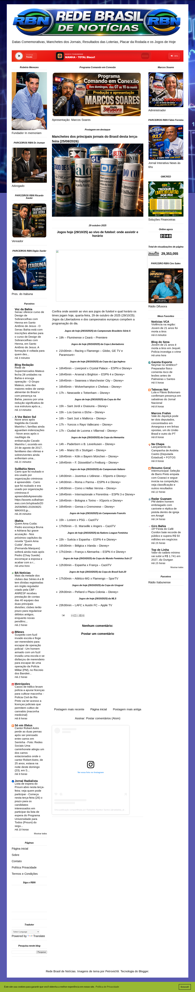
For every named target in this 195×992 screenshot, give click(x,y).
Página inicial (98, 709)
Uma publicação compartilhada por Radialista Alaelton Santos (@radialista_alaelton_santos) (95, 810)
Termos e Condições (25, 873)
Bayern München (94, 456)
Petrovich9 (112, 971)
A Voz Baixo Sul (25, 416)
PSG (82, 519)
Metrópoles (22, 683)
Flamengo (93, 350)
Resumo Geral (161, 468)
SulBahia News (25, 468)
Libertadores (72, 319)
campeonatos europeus (104, 319)
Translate (39, 936)
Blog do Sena (160, 342)
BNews (19, 631)
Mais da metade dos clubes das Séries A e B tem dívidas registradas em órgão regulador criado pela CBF (29, 582)
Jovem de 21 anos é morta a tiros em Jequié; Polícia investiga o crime (166, 348)
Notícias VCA (160, 321)
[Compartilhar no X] (77, 615)
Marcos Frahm (161, 413)
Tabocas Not (159, 389)
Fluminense (74, 337)
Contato (17, 861)
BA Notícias (23, 572)
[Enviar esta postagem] (63, 614)
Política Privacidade (24, 867)
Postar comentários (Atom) (103, 718)
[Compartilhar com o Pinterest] (83, 615)
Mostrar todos (40, 833)
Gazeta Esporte (161, 362)
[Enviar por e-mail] (72, 615)
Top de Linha (160, 549)
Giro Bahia (158, 526)
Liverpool (80, 368)
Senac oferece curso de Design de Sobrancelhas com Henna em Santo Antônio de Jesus (29, 319)
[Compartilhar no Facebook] (80, 615)
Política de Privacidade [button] (107, 987)
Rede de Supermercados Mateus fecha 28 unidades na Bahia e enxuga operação (29, 374)
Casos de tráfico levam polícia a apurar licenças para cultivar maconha (30, 690)
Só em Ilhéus (23, 725)
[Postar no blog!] (75, 615)
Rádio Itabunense (159, 582)
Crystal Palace (98, 368)
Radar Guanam (161, 498)
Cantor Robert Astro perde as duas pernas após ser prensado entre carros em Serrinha (28, 735)
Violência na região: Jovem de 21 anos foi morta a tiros (164, 328)
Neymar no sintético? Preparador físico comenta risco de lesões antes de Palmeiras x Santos (164, 372)
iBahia (19, 520)
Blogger (143, 971)
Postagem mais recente (69, 709)
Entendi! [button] (185, 987)
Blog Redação (24, 364)
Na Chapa (157, 444)
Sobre (15, 854)
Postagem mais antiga (127, 709)
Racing (79, 350)
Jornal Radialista (26, 780)
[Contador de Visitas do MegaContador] (166, 237)
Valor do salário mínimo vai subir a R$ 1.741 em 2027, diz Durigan (165, 556)
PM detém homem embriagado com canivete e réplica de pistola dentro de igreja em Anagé (165, 508)
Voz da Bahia (23, 309)
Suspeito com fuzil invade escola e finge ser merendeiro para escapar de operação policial (28, 641)
